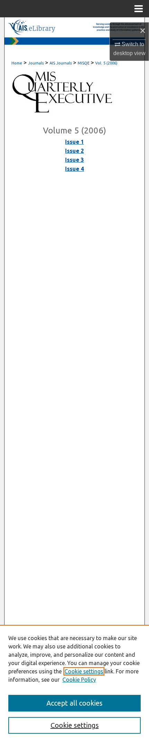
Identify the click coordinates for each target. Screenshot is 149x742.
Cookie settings (83, 671)
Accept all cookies (74, 703)
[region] (74, 683)
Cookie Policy (79, 679)
